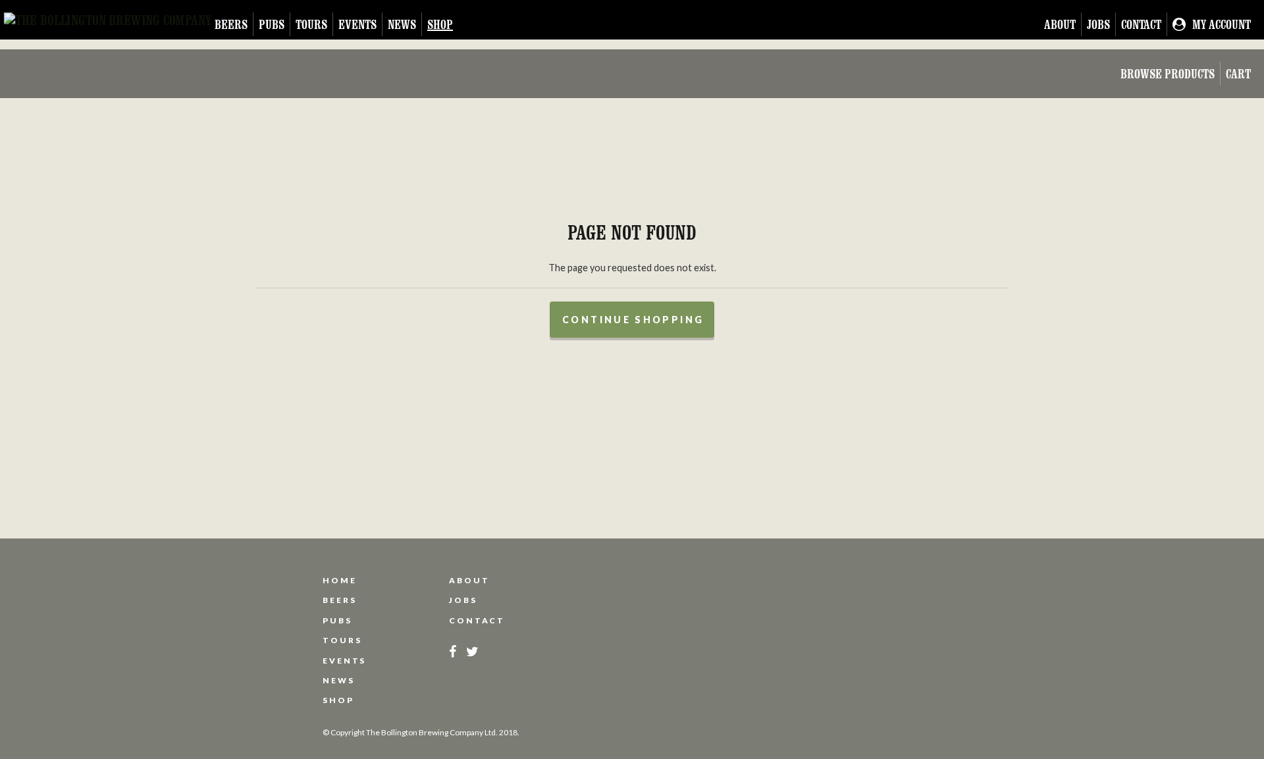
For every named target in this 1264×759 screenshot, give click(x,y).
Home (340, 580)
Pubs (271, 24)
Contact (1141, 24)
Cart (1238, 74)
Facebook (452, 651)
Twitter (472, 651)
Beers (231, 24)
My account (1221, 24)
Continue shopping (633, 319)
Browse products (1167, 74)
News (402, 24)
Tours (311, 24)
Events (357, 24)
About (1060, 24)
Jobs (1098, 24)
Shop (440, 24)
